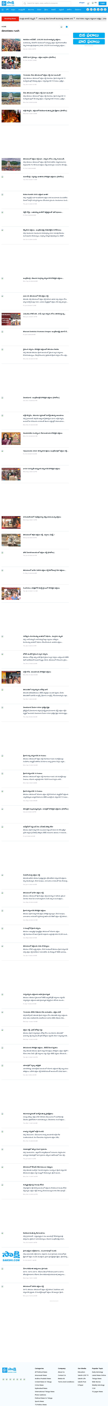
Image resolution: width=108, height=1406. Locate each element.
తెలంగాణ (31, 10)
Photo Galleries (40, 1395)
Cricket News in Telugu (43, 1382)
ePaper (82, 3)
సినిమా (39, 10)
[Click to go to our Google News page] (105, 9)
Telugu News (96, 1379)
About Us (61, 1372)
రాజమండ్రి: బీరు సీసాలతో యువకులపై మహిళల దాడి (19, 19)
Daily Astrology (97, 1372)
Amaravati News (41, 1376)
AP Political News (41, 1372)
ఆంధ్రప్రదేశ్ (21, 10)
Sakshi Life (82, 1379)
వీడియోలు (78, 10)
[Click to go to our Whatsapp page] (91, 9)
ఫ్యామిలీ (61, 10)
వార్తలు (13, 10)
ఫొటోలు (69, 10)
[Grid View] (61, 27)
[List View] (67, 27)
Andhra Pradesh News (43, 1379)
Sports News (39, 1402)
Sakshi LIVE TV (83, 1376)
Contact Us (62, 1376)
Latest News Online (99, 1376)
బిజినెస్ (53, 10)
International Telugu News (44, 1392)
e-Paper (80, 1385)
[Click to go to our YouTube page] (101, 9)
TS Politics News (41, 1405)
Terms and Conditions (66, 1382)
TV (95, 3)
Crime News (39, 1385)
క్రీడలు (46, 10)
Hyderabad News (41, 1389)
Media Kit (61, 1379)
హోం (7, 10)
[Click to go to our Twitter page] (94, 9)
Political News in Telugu (43, 1398)
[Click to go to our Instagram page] (98, 9)
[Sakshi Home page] (8, 3)
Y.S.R (93, 1389)
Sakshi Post (82, 1382)
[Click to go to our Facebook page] (87, 9)
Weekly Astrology (98, 1385)
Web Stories (96, 1382)
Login (102, 3)
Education (81, 1372)
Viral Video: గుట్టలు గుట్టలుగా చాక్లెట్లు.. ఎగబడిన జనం (58, 19)
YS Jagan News (97, 1392)
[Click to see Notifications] (88, 3)
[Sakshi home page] (9, 1370)
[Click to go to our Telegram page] (21, 1379)
